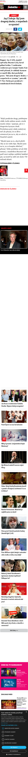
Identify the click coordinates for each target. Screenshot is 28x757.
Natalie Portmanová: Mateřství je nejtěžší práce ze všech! (11, 511)
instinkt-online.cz (21, 707)
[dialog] (14, 733)
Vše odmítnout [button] (14, 751)
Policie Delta (21, 671)
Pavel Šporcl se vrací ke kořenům (11, 425)
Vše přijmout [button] (14, 747)
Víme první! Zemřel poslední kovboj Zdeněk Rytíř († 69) (13, 532)
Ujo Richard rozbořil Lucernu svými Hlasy (12, 466)
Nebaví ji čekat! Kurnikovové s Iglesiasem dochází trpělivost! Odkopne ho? (11, 576)
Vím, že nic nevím (20, 681)
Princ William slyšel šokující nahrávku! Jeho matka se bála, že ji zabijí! (13, 554)
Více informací (4, 723)
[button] (14, 725)
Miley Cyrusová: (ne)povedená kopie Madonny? (13, 445)
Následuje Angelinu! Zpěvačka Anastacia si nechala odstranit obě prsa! (12, 599)
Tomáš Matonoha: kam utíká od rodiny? (10, 250)
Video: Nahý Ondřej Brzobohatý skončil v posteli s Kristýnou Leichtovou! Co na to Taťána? (13, 488)
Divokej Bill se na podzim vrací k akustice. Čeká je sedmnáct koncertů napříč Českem (22, 701)
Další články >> (14, 630)
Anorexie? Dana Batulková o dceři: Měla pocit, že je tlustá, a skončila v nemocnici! (12, 623)
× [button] (26, 712)
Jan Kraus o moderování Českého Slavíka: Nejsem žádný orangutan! (12, 405)
